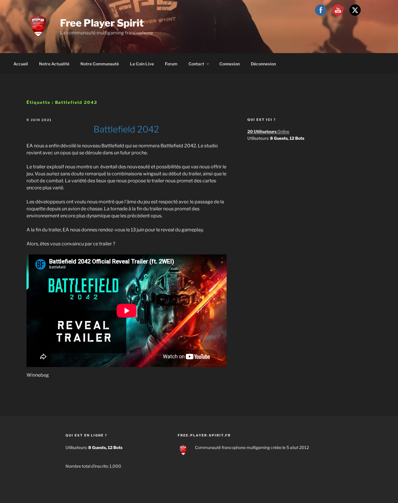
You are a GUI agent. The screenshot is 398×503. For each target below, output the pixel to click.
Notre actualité (54, 63)
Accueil (20, 63)
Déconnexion (263, 63)
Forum (171, 63)
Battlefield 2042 (126, 129)
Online (268, 131)
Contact (196, 63)
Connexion (229, 63)
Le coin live (142, 63)
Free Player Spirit (102, 23)
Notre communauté (99, 63)
